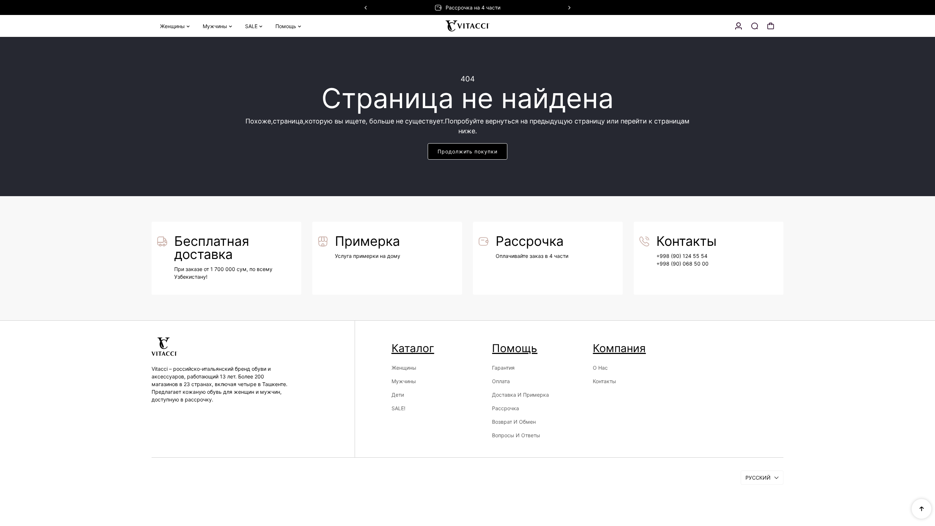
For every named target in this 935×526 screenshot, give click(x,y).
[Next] (569, 7)
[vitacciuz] (467, 26)
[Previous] (366, 7)
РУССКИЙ (758, 477)
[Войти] (738, 26)
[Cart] (770, 26)
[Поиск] (754, 26)
